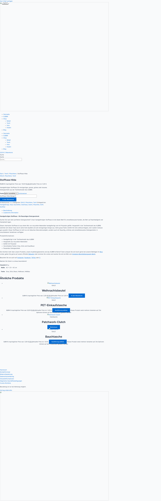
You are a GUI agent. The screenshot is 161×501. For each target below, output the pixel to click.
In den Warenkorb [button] (76, 295)
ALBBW (5, 116)
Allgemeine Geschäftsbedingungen (11, 381)
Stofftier (2, 207)
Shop (5, 119)
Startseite (6, 114)
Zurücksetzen (22, 193)
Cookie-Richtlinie (5, 383)
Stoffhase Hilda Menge (7, 196)
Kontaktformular (5, 372)
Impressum (3, 370)
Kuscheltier (17, 204)
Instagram (20, 257)
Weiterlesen (53, 327)
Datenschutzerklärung (7, 376)
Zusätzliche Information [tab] (10, 212)
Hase (11, 204)
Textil (8, 123)
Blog (4, 130)
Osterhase (24, 204)
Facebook (27, 257)
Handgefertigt (4, 204)
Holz (8, 125)
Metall (9, 121)
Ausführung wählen (61, 310)
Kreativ (9, 127)
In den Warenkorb (8, 199)
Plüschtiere (12, 173)
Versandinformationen (7, 379)
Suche (2, 155)
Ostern (30, 204)
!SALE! (2, 176)
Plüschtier (36, 204)
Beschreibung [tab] (7, 210)
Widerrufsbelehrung (6, 374)
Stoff (41, 204)
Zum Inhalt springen (6, 1)
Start (1, 173)
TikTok (33, 257)
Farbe (2, 193)
